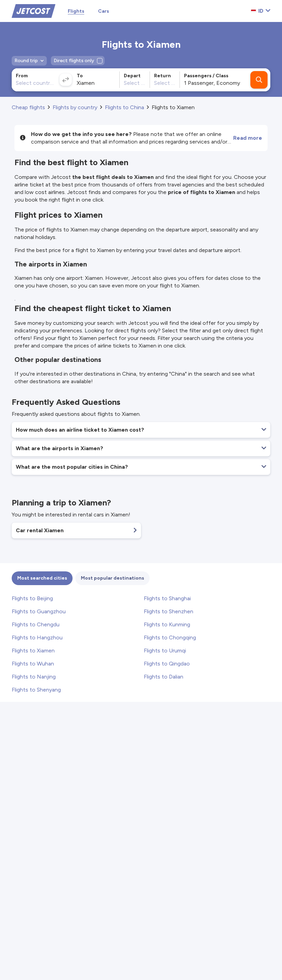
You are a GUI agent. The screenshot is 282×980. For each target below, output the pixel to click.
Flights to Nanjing (34, 676)
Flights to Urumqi (165, 650)
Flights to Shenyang (36, 689)
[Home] (33, 10)
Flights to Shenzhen (168, 611)
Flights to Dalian (163, 676)
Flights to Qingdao (167, 663)
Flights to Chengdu (35, 624)
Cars (103, 11)
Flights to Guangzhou (39, 611)
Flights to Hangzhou (37, 637)
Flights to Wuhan (33, 663)
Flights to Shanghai (167, 598)
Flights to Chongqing (170, 637)
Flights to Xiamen (33, 650)
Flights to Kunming (167, 624)
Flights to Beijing (32, 598)
